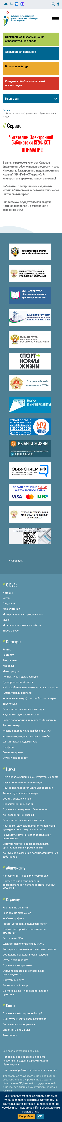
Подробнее (26, 1116)
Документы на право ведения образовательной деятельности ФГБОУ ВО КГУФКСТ (29, 885)
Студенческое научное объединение (25, 809)
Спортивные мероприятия (19, 1024)
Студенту (13, 899)
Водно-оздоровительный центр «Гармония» (29, 720)
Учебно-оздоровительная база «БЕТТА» (27, 730)
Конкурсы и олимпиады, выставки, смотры (29, 949)
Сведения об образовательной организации (25, 83)
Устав (6, 598)
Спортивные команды (16, 1029)
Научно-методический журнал (21, 714)
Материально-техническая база (22, 625)
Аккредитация (11, 608)
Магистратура (11, 671)
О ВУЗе (11, 585)
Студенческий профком (17, 965)
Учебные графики (13, 918)
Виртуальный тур (16, 66)
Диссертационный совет (18, 682)
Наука (10, 769)
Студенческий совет (15, 757)
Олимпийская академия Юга (20, 741)
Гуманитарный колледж (17, 692)
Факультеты (10, 660)
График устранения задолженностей (25, 923)
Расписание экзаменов (17, 912)
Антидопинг (10, 1035)
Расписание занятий (15, 907)
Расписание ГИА (13, 938)
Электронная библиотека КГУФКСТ (24, 943)
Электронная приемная (20, 51)
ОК (40, 1116)
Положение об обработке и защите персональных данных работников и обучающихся (25, 1060)
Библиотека (10, 703)
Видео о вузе (11, 630)
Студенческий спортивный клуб (22, 1013)
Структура (13, 641)
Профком (8, 747)
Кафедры (8, 665)
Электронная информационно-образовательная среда (25, 39)
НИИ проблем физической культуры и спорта (30, 687)
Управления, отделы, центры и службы (26, 736)
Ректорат (8, 654)
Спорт (10, 1005)
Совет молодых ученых (17, 798)
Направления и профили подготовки (25, 875)
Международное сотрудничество (23, 614)
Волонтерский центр (15, 985)
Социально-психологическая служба (25, 954)
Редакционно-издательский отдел (24, 709)
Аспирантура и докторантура (20, 676)
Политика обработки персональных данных (30, 1070)
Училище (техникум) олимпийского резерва (29, 698)
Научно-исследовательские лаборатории (28, 787)
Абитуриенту (15, 868)
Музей (6, 619)
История (8, 592)
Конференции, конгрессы (18, 814)
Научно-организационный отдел (23, 782)
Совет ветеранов (13, 752)
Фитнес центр (11, 725)
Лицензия (9, 603)
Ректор (7, 649)
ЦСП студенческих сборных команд (24, 1018)
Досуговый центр (13, 980)
